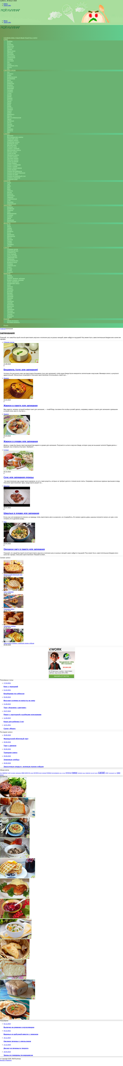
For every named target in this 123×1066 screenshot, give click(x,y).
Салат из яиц (11, 153)
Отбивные (10, 121)
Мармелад (10, 234)
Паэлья (9, 124)
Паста (9, 122)
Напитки (7, 181)
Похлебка (10, 54)
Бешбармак (11, 78)
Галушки (10, 90)
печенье (69, 773)
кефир (31, 773)
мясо (60, 773)
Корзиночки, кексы (13, 283)
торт (118, 773)
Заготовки (8, 205)
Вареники (10, 88)
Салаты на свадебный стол (16, 176)
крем (40, 773)
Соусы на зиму (12, 256)
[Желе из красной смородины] (15, 918)
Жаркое (9, 98)
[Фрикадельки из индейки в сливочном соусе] (16, 938)
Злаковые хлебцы (10, 626)
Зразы (9, 101)
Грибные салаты (12, 140)
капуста (27, 773)
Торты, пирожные (13, 282)
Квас (8, 187)
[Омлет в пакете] (15, 837)
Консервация (11, 221)
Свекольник (11, 57)
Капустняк (10, 46)
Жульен (9, 99)
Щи (8, 69)
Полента (10, 130)
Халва (9, 246)
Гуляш (9, 93)
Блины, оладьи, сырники (15, 280)
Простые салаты (12, 160)
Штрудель (10, 304)
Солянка (10, 59)
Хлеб (9, 285)
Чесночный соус (12, 260)
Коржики (10, 277)
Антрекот (10, 73)
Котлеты (10, 108)
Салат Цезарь (12, 169)
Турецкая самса (9, 609)
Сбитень (10, 190)
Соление (10, 215)
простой (92, 773)
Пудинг (9, 241)
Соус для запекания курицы (19, 477)
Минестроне (11, 51)
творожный (111, 773)
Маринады (10, 259)
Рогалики (10, 290)
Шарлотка (10, 306)
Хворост (10, 288)
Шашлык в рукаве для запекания (21, 513)
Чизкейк (10, 303)
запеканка (18, 773)
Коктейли (10, 202)
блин (1, 773)
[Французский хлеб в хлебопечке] (13, 978)
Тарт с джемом (9, 592)
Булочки (10, 291)
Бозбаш (9, 41)
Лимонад (10, 197)
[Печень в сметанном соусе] (15, 857)
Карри (9, 103)
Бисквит (10, 293)
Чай (8, 184)
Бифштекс (10, 83)
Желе (9, 226)
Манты (9, 116)
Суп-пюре (10, 60)
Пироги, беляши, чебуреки (16, 278)
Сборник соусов (12, 249)
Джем (9, 218)
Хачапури (10, 301)
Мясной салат (11, 145)
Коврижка (10, 316)
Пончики (10, 311)
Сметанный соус (12, 251)
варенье (4, 773)
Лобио (9, 112)
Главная (3, 328)
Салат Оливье (12, 163)
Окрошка (10, 52)
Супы (6, 39)
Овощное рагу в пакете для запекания (24, 549)
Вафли (9, 275)
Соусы (6, 247)
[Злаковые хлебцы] (13, 624)
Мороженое (11, 236)
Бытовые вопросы (13, 322)
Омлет (9, 119)
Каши (9, 104)
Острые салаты (12, 156)
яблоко (2, 775)
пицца (83, 773)
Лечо (8, 212)
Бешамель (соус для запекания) (21, 369)
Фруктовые (11, 195)
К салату (10, 272)
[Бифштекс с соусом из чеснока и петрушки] (13, 796)
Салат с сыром (12, 166)
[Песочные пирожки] (15, 958)
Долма (9, 95)
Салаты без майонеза (14, 171)
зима (23, 773)
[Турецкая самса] (13, 607)
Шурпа (9, 67)
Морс (9, 189)
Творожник (10, 312)
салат (101, 772)
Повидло (10, 210)
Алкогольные (11, 203)
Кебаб (9, 106)
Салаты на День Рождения (16, 173)
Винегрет (10, 135)
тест (115, 773)
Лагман (9, 49)
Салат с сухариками (14, 164)
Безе (8, 225)
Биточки (10, 82)
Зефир (9, 228)
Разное (6, 319)
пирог (74, 772)
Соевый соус (11, 252)
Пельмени (10, 125)
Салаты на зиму (12, 174)
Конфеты (10, 231)
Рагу (8, 132)
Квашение (10, 220)
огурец (63, 773)
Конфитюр (10, 208)
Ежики (9, 96)
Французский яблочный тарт (13, 574)
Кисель (9, 192)
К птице (9, 269)
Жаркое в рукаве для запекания (21, 441)
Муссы (9, 238)
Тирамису (10, 244)
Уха (8, 62)
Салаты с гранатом (13, 177)
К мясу (9, 267)
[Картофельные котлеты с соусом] (14, 898)
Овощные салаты (13, 155)
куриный (44, 773)
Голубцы (10, 91)
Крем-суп (10, 47)
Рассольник (11, 56)
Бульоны (10, 44)
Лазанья (10, 109)
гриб (9, 773)
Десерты (7, 223)
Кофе (9, 186)
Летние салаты (12, 151)
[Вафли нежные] (17, 877)
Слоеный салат (12, 179)
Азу (8, 72)
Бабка (9, 75)
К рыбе (9, 270)
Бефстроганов (12, 77)
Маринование (11, 213)
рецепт (96, 773)
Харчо (9, 64)
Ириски (9, 229)
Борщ (9, 43)
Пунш (9, 182)
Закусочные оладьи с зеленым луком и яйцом (19, 643)
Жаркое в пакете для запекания (21, 405)
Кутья (9, 233)
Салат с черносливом (14, 168)
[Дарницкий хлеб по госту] (17, 999)
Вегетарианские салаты (15, 137)
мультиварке (55, 773)
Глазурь (9, 314)
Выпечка (7, 273)
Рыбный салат (12, 147)
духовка (13, 773)
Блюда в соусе (12, 262)
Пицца (9, 299)
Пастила (10, 239)
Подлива (10, 129)
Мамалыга (10, 114)
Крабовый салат (12, 143)
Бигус (9, 80)
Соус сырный (11, 254)
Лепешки (10, 296)
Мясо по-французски (14, 117)
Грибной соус (11, 265)
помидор (88, 773)
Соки (9, 200)
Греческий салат (12, 138)
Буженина (10, 86)
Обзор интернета (13, 321)
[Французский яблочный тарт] (13, 573)
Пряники (10, 298)
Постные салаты (12, 158)
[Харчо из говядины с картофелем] (15, 1019)
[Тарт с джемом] (13, 590)
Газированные (12, 199)
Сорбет (9, 242)
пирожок (80, 773)
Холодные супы (12, 65)
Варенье (10, 207)
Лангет (9, 111)
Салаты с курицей (13, 148)
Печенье (10, 286)
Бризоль (10, 85)
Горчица (10, 264)
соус (107, 773)
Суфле (9, 317)
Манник (9, 308)
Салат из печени (12, 161)
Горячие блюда (10, 70)
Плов (9, 127)
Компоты (10, 194)
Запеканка (10, 309)
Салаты (6, 134)
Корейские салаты (13, 142)
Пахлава (10, 295)
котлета (36, 773)
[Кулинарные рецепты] (10, 18)
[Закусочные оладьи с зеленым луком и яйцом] (13, 641)
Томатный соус (12, 257)
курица (49, 773)
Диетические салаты (14, 150)
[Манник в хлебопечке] (17, 817)
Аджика (9, 216)
